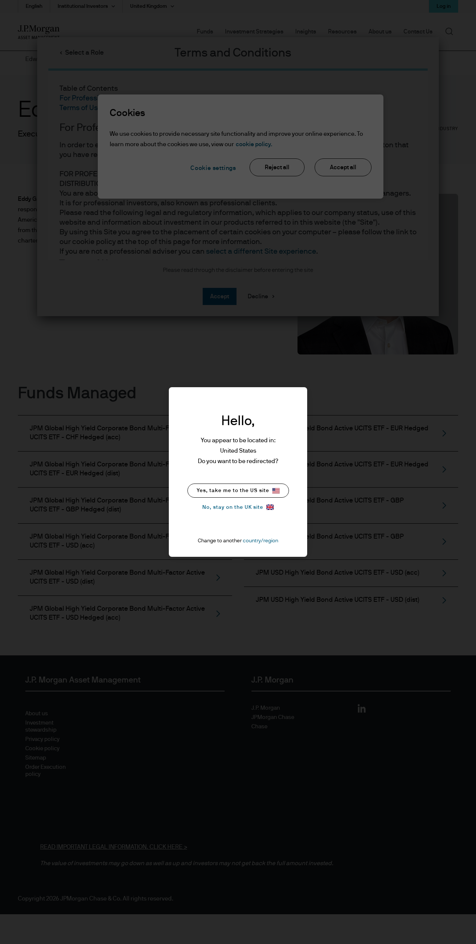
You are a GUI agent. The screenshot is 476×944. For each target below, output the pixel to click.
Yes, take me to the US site (233, 490)
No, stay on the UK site (232, 507)
